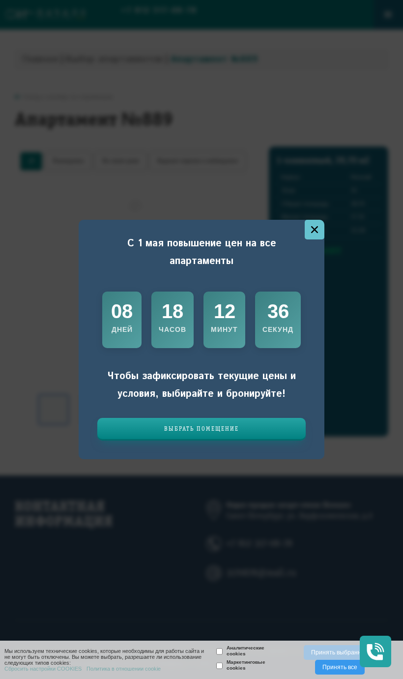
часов (172, 329)
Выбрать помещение (201, 429)
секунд (277, 329)
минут (224, 329)
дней (122, 329)
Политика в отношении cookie (123, 669)
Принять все (339, 667)
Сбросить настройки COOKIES (43, 669)
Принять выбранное (339, 652)
